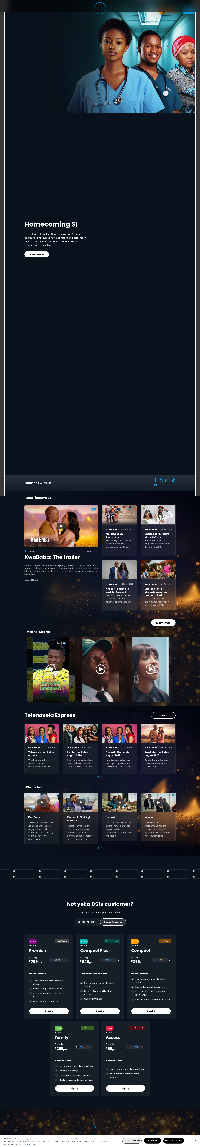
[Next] (170, 669)
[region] (100, 1141)
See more (65, 253)
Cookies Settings (132, 1140)
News (163, 715)
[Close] (196, 1140)
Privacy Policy (29, 1144)
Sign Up (49, 1011)
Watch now (37, 253)
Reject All (152, 1140)
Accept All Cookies (173, 1140)
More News (163, 622)
